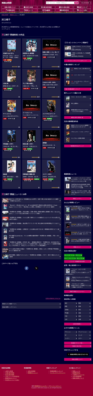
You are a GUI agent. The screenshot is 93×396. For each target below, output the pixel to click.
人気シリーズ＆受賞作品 (12, 376)
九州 (66, 319)
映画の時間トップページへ (9, 307)
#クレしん (78, 255)
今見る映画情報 (77, 376)
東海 (79, 306)
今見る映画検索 (85, 3)
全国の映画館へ (77, 324)
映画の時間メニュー (10, 7)
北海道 (66, 309)
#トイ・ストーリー (69, 258)
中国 (66, 316)
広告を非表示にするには (53, 298)
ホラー (80, 338)
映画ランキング (82, 7)
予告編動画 (47, 10)
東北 (79, 309)
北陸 (79, 313)
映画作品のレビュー (11, 378)
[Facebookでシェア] (26, 268)
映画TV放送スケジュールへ (77, 291)
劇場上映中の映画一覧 (77, 117)
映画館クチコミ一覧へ (77, 343)
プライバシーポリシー (55, 386)
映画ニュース (29, 10)
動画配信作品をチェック (77, 146)
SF (65, 335)
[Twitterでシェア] (36, 268)
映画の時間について (77, 359)
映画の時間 (5, 15)
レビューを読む (82, 10)
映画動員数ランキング (56, 371)
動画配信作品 (65, 10)
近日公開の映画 (64, 7)
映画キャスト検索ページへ (9, 303)
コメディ (67, 338)
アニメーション (82, 332)
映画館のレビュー (33, 373)
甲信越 (66, 313)
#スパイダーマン (68, 255)
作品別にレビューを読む (12, 380)
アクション (68, 332)
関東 (79, 303)
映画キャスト (14, 15)
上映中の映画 (29, 7)
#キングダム (80, 258)
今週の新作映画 (47, 7)
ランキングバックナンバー (57, 373)
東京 (66, 303)
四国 (79, 316)
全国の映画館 (31, 371)
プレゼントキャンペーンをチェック (77, 60)
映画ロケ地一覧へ (77, 346)
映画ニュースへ (77, 198)
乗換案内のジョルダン (41, 386)
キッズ (80, 335)
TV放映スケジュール (78, 374)
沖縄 (79, 319)
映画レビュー (77, 247)
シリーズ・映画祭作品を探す (77, 261)
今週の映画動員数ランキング (72, 89)
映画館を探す (11, 10)
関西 (66, 306)
